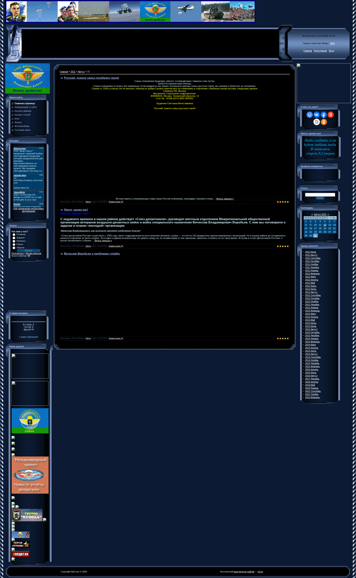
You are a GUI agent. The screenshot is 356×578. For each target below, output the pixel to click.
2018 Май (310, 385)
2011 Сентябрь (313, 258)
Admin (88, 202)
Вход (331, 51)
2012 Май (310, 283)
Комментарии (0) (116, 202)
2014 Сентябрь (313, 357)
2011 (73, 71)
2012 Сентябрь (313, 295)
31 (315, 235)
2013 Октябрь (312, 332)
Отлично (21, 234)
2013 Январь (312, 307)
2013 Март (310, 314)
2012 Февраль (312, 273)
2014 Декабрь (312, 363)
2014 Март (310, 344)
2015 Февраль (312, 366)
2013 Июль (310, 326)
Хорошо (20, 237)
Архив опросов (33, 253)
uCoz (260, 571)
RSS (332, 43)
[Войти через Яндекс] (331, 115)
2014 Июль (310, 351)
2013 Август (311, 329)
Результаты (18, 253)
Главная (307, 51)
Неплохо (21, 241)
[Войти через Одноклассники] (324, 122)
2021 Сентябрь (313, 391)
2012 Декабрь (312, 304)
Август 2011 (320, 214)
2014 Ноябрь (312, 360)
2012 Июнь (310, 286)
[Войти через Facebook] (324, 115)
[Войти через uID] (310, 115)
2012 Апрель (311, 279)
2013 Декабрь (312, 335)
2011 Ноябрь (311, 264)
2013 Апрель (311, 317)
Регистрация (320, 51)
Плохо (19, 244)
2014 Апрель (311, 348)
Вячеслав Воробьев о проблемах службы (92, 253)
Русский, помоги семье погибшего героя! (91, 77)
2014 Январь (312, 338)
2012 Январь (312, 270)
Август (81, 71)
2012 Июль (310, 289)
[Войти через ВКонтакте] (317, 115)
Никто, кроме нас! (76, 209)
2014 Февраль (312, 341)
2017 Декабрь (312, 378)
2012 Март (310, 276)
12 (325, 225)
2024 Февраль (312, 397)
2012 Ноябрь (312, 301)
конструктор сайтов (244, 571)
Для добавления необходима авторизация (28, 209)
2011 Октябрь (312, 261)
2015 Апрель (311, 369)
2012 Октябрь (312, 298)
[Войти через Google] (316, 122)
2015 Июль (310, 372)
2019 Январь (312, 388)
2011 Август (311, 255)
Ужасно (20, 247)
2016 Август (311, 375)
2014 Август (311, 354)
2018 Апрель (311, 382)
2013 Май (310, 320)
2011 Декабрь (312, 267)
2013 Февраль (312, 310)
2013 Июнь (310, 323)
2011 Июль (310, 252)
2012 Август (311, 292)
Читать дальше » (225, 198)
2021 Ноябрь (312, 394)
